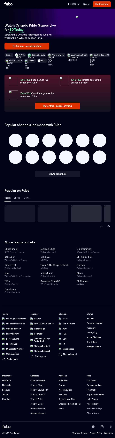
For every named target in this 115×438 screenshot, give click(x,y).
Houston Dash (15, 60)
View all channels (58, 174)
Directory (108, 433)
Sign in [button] (86, 4)
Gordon (81, 265)
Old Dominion (84, 249)
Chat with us (93, 413)
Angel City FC (58, 55)
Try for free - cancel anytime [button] (27, 46)
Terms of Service (80, 433)
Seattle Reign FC (101, 55)
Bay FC (31, 60)
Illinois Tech (10, 265)
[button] (101, 226)
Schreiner (9, 257)
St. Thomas (82, 281)
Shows (17, 198)
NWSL (22, 55)
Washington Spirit (79, 55)
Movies (27, 198)
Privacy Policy (96, 433)
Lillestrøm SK (11, 249)
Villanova (45, 257)
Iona (6, 273)
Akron (80, 273)
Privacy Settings (94, 409)
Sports (7, 198)
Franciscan (10, 289)
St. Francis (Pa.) (85, 257)
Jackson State (48, 249)
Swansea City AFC (50, 281)
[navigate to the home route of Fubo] (8, 4)
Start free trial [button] (101, 4)
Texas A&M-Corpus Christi (55, 265)
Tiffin (7, 281)
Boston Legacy (38, 55)
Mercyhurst (47, 273)
